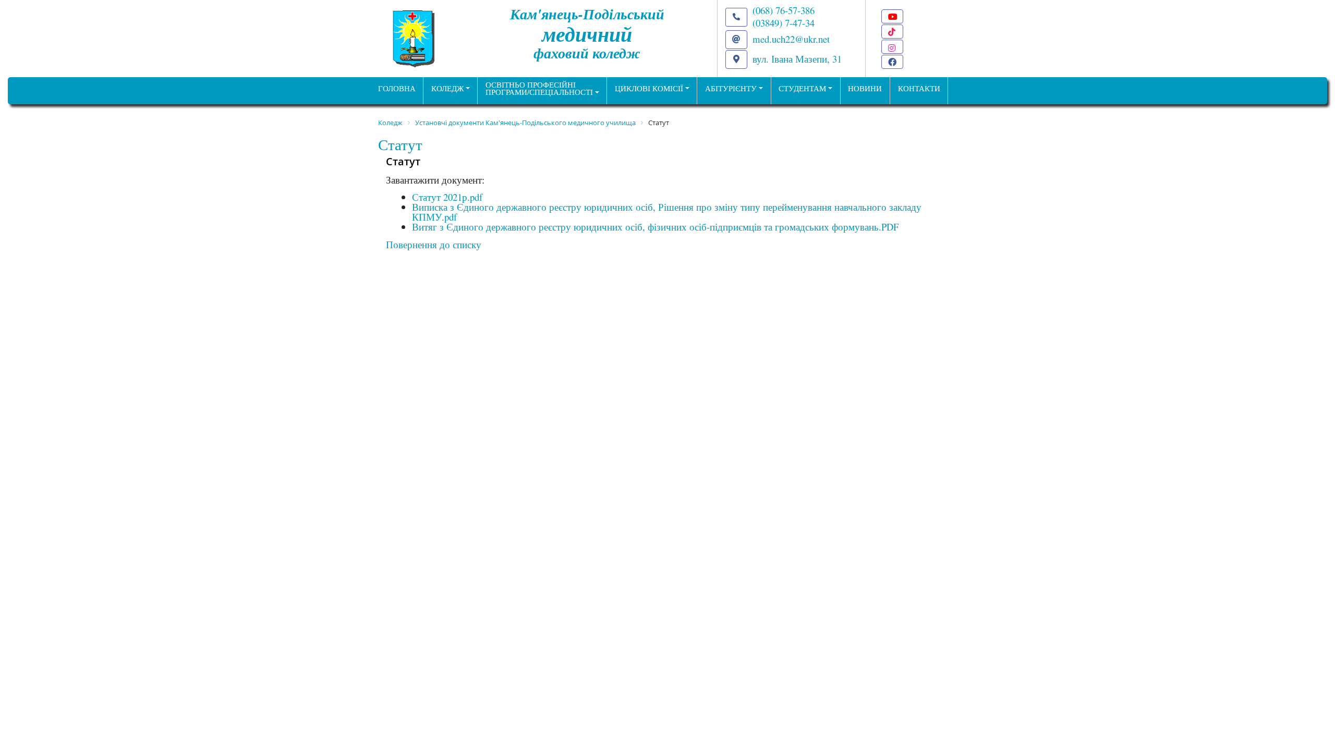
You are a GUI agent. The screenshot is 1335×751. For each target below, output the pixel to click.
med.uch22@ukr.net (791, 38)
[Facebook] (892, 62)
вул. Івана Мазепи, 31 (797, 58)
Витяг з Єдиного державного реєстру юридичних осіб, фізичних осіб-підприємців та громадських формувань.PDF (655, 226)
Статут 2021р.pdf (447, 196)
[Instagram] (892, 47)
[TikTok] (892, 32)
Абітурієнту (731, 88)
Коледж (447, 88)
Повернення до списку (433, 244)
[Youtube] (892, 16)
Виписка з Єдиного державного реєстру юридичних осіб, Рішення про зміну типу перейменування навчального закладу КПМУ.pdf (666, 211)
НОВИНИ (865, 88)
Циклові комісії (649, 88)
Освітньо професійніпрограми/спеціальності (539, 89)
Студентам (802, 88)
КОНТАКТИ (919, 88)
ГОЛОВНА (397, 88)
